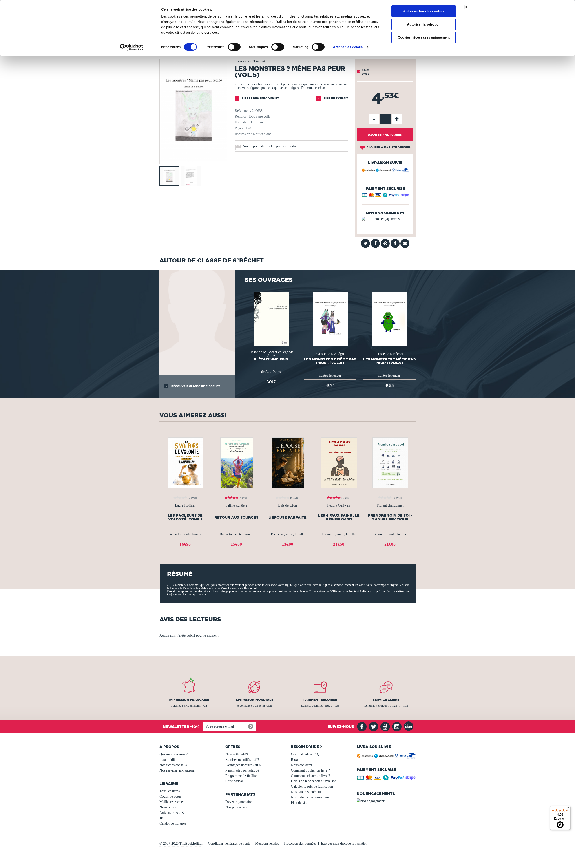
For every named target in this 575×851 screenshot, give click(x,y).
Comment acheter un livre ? (310, 776)
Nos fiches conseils (173, 765)
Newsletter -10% (237, 754)
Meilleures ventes (171, 802)
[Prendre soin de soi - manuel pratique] (390, 462)
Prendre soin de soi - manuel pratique (390, 517)
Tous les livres (169, 791)
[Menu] (568, 808)
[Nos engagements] (385, 219)
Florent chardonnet (390, 505)
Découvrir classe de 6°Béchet (195, 386)
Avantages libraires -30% (243, 765)
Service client (386, 699)
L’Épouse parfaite (287, 517)
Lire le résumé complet (260, 98)
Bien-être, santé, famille (185, 534)
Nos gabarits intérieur (306, 792)
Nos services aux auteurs (177, 770)
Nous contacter (301, 765)
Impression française (189, 699)
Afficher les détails (348, 47)
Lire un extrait (335, 98)
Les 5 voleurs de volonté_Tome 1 (185, 517)
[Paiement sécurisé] (385, 196)
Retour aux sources (236, 517)
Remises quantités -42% (242, 759)
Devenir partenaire (238, 802)
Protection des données (300, 843)
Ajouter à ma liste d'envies (388, 147)
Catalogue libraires (172, 823)
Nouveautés (167, 807)
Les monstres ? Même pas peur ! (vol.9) (330, 360)
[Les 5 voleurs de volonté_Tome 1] (185, 462)
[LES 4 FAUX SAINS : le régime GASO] (338, 462)
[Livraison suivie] (385, 171)
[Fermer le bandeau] (465, 7)
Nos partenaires (236, 807)
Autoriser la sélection (423, 24)
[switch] (234, 47)
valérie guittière (236, 505)
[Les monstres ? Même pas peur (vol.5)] (194, 161)
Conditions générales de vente (229, 843)
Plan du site (299, 803)
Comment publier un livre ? (310, 770)
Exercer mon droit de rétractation (344, 843)
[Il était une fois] (271, 318)
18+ (162, 818)
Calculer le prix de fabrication (312, 786)
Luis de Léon (287, 505)
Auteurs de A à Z (171, 812)
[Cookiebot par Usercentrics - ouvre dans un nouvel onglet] (131, 47)
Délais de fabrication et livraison (313, 781)
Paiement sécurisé (320, 699)
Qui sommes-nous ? (173, 754)
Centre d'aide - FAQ (305, 754)
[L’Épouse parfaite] (287, 462)
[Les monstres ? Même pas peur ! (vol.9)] (330, 318)
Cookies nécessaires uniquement (424, 37)
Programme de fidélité (241, 776)
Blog (294, 759)
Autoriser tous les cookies (423, 11)
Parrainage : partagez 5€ (242, 770)
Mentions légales (267, 843)
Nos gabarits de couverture (310, 797)
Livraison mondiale (254, 699)
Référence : (243, 110)
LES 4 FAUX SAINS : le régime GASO (339, 517)
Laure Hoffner (185, 505)
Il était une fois (271, 359)
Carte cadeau (234, 781)
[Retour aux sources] (236, 462)
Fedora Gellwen (338, 505)
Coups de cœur (170, 796)
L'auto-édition (169, 759)
